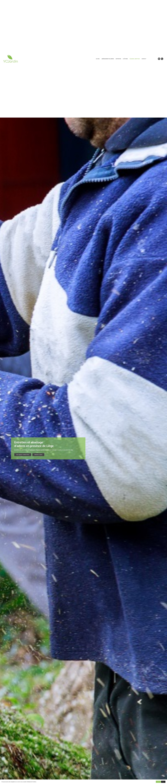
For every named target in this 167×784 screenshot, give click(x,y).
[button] (22, 454)
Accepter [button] (158, 781)
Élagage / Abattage (135, 58)
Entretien (118, 58)
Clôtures (125, 58)
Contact (144, 58)
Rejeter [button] (163, 781)
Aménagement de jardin (108, 58)
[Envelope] (159, 59)
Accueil (98, 58)
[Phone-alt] (162, 59)
